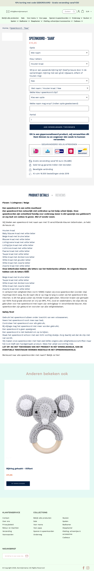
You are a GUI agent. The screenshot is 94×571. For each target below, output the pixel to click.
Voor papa (37, 528)
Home (5, 28)
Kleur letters (36, 59)
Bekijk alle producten (42, 518)
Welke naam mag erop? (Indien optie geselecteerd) (54, 103)
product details (39, 195)
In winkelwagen (18, 483)
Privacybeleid (8, 525)
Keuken (66, 518)
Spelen (65, 521)
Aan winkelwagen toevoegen (59, 127)
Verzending (7, 531)
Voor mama (38, 525)
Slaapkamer (67, 528)
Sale (35, 521)
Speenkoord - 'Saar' (19, 28)
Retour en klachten (10, 528)
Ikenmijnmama (22, 568)
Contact (5, 518)
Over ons (6, 521)
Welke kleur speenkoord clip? (44, 92)
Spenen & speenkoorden (43, 531)
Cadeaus (66, 537)
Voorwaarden (7, 534)
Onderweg (37, 534)
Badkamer (67, 525)
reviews (60, 195)
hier (57, 355)
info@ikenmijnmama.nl (19, 11)
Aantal (33, 114)
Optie (32, 48)
